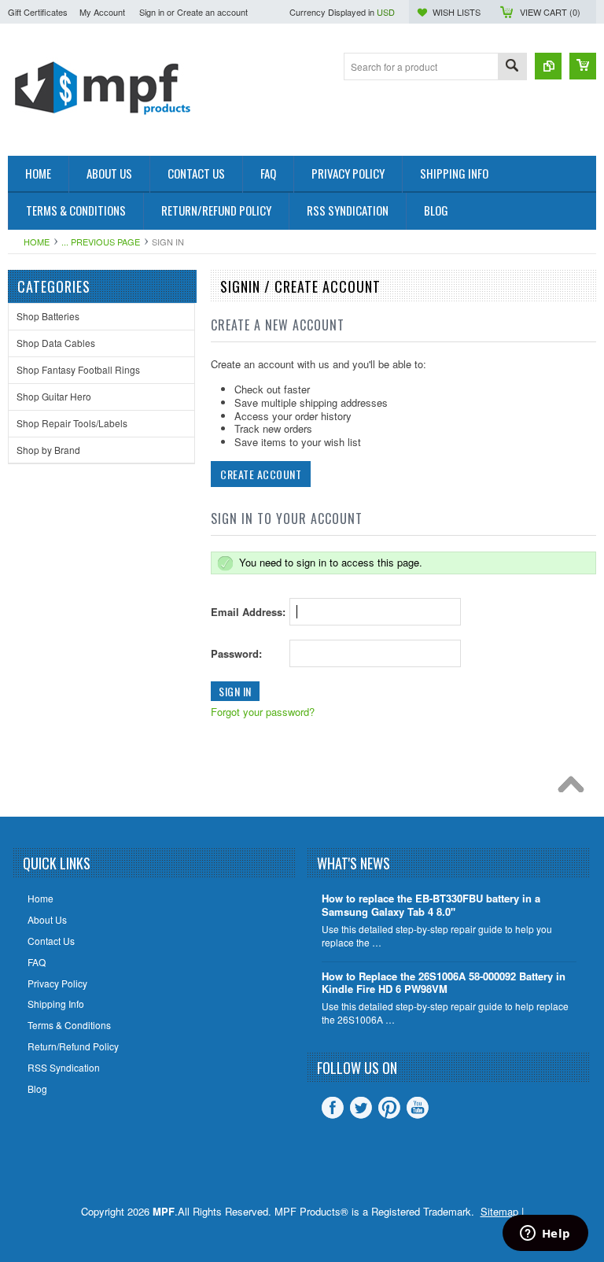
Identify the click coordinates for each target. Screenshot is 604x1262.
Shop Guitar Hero (54, 396)
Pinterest (389, 1108)
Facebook (333, 1108)
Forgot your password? (263, 711)
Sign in (151, 12)
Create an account (212, 12)
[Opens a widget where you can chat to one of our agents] (545, 1234)
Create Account (260, 474)
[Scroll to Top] (575, 788)
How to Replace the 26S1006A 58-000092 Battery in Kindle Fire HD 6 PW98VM (443, 983)
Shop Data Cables (56, 342)
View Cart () (550, 12)
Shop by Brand (48, 449)
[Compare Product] (548, 66)
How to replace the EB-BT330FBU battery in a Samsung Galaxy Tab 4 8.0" (431, 905)
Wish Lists (457, 12)
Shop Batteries (48, 316)
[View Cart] (582, 66)
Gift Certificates (38, 12)
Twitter (361, 1108)
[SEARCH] (512, 67)
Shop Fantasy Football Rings (78, 369)
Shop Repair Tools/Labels (72, 423)
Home (37, 241)
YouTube (418, 1108)
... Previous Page (100, 241)
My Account (102, 12)
